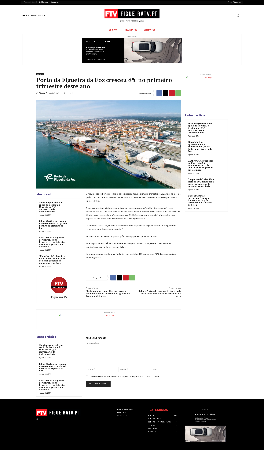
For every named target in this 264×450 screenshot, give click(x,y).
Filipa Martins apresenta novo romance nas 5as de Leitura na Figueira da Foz (53, 225)
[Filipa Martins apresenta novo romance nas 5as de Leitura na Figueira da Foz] (74, 225)
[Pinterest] (172, 93)
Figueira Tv (43, 93)
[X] (227, 15)
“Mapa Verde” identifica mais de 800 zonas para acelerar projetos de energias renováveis (52, 259)
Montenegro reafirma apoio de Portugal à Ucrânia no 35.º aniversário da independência (51, 207)
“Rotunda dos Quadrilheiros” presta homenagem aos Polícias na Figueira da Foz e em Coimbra (108, 294)
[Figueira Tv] (59, 285)
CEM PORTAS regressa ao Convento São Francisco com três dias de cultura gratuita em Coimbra (52, 242)
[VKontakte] (54, 421)
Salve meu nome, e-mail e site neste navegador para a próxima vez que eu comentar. (124, 376)
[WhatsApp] (178, 93)
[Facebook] (222, 15)
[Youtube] (232, 15)
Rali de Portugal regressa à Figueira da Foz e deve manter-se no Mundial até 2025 (159, 294)
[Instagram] (44, 421)
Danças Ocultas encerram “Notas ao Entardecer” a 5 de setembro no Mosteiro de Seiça (200, 200)
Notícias (40, 74)
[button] (238, 15)
